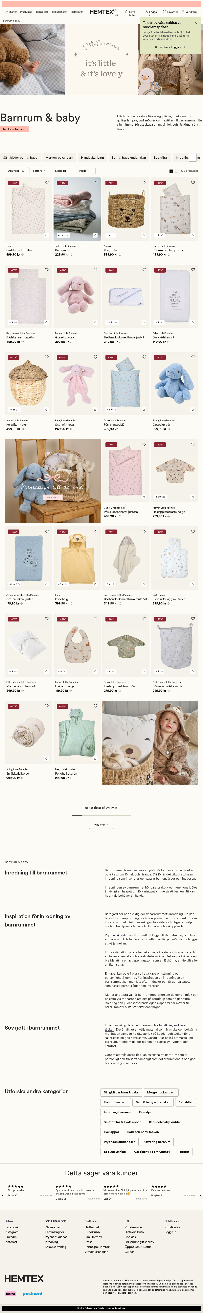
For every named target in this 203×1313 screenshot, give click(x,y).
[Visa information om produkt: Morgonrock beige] (167, 752)
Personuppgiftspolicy (139, 1242)
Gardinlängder (54, 1232)
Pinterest (11, 1242)
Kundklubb (92, 1232)
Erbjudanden (59, 11)
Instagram (11, 1232)
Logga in (170, 1232)
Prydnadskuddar (116, 935)
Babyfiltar (161, 157)
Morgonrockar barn (59, 157)
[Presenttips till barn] (53, 487)
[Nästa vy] (193, 158)
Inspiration (77, 11)
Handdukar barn (92, 157)
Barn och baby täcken (143, 1132)
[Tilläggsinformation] (22, 255)
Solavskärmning (55, 1247)
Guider (129, 1252)
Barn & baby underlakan (129, 157)
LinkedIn (10, 1237)
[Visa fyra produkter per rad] (171, 170)
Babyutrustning (115, 1152)
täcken (109, 1029)
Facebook (11, 1227)
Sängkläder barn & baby (20, 157)
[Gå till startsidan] (101, 12)
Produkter (26, 11)
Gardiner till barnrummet (152, 1152)
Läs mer (121, 129)
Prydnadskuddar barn (119, 1142)
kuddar (178, 1025)
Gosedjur (145, 1112)
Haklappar (111, 1132)
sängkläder (164, 1025)
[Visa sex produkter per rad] (176, 170)
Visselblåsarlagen (96, 1252)
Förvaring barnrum (157, 1142)
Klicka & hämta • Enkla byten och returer (101, 1308)
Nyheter (11, 11)
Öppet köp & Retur (138, 1247)
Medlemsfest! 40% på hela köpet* (101, 3)
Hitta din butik (134, 1232)
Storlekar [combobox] (60, 170)
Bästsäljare (42, 11)
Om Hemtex (93, 1237)
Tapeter (183, 1152)
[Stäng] (195, 22)
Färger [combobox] (83, 170)
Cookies (130, 1237)
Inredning (51, 1242)
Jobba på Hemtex (97, 1247)
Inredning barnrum (117, 1112)
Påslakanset (53, 1227)
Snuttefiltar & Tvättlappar (122, 1122)
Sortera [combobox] (37, 170)
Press (88, 1242)
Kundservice (133, 1227)
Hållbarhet (92, 1227)
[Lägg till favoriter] (47, 182)
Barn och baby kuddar (165, 1122)
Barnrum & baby (11, 20)
